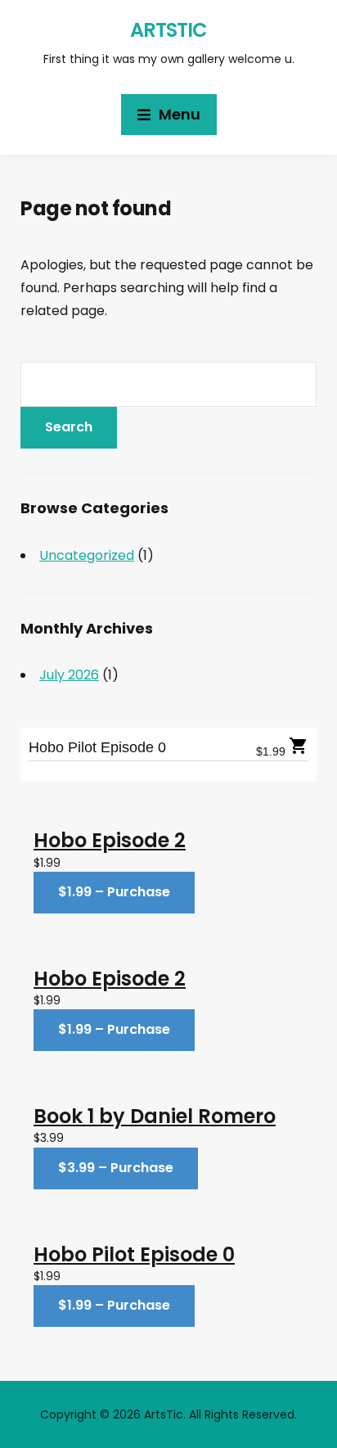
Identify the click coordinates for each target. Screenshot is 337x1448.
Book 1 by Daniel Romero (155, 1116)
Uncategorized (86, 555)
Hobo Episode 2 (110, 840)
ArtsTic (168, 29)
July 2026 (69, 674)
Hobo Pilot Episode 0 (97, 747)
